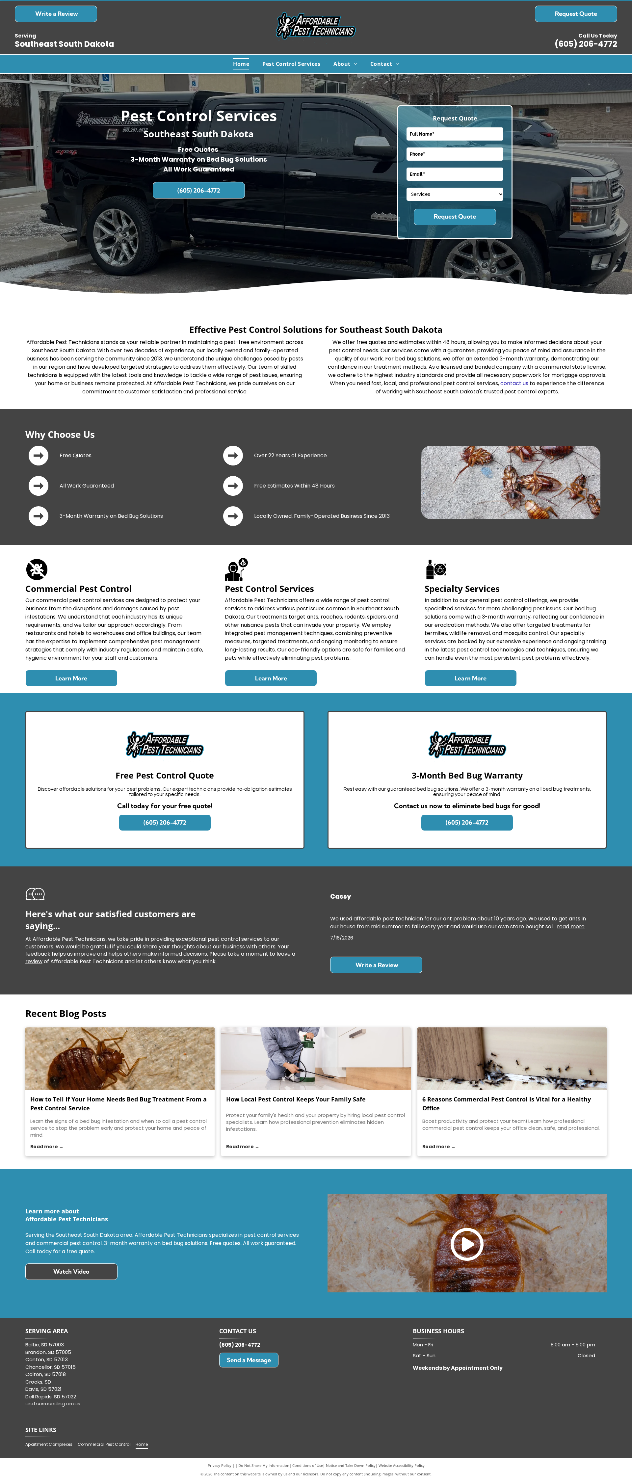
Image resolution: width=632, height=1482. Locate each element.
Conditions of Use (307, 1465)
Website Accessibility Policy (402, 1465)
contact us (514, 383)
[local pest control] (315, 1058)
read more (571, 926)
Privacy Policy (219, 1465)
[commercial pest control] (512, 1058)
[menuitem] (241, 63)
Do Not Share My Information (263, 1465)
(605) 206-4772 (586, 44)
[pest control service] (120, 1058)
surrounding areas (58, 1403)
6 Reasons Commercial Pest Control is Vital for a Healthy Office (506, 1103)
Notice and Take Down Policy (351, 1465)
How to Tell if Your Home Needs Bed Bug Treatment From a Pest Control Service (118, 1103)
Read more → (47, 1146)
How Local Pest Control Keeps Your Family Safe (296, 1099)
